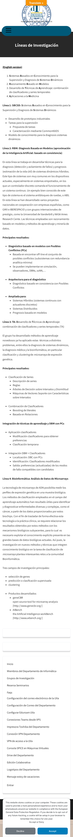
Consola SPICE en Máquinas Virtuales (28, 748)
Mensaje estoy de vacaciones (23, 776)
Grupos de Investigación (20, 678)
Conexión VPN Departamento (23, 734)
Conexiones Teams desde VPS (24, 719)
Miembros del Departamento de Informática (31, 671)
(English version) (12, 67)
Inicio (10, 664)
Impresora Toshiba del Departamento (28, 727)
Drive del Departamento (20, 755)
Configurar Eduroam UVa (21, 712)
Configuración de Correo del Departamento (31, 705)
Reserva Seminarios (18, 685)
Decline (20, 831)
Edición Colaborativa (18, 762)
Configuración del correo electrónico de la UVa (33, 698)
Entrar (10, 785)
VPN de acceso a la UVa (20, 741)
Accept (52, 831)
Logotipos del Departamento (23, 769)
